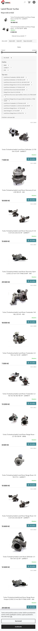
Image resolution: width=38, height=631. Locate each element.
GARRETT (7, 68)
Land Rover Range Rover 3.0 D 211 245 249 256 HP (18, 85)
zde (11, 617)
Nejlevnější (12, 41)
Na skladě (8, 58)
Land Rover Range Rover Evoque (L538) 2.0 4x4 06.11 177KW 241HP (19, 100)
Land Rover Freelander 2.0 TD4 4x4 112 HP (16, 103)
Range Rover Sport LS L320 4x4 (13, 92)
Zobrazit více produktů (18, 36)
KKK (6, 70)
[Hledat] (25, 2)
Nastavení (18, 621)
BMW (6, 65)
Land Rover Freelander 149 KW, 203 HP (15, 77)
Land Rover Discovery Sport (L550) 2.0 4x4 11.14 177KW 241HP (20, 95)
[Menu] (34, 2)
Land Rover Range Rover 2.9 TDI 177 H (15, 113)
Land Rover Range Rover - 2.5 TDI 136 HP (15, 108)
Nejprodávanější (28, 41)
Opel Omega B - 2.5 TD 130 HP (13, 111)
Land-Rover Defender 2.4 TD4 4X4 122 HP (16, 80)
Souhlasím (18, 627)
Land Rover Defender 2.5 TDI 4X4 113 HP (15, 87)
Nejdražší (19, 41)
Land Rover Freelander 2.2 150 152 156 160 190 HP (18, 106)
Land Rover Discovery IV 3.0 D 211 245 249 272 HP (18, 82)
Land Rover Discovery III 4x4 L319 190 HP (15, 90)
